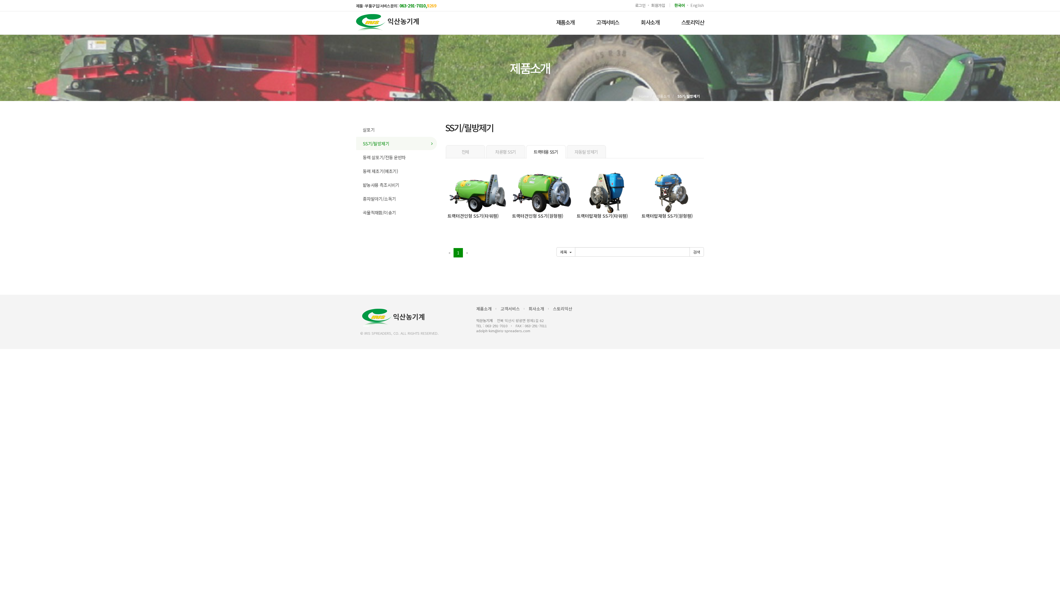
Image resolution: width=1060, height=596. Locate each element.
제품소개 (565, 22)
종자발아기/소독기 (379, 198)
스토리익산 (692, 22)
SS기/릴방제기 (376, 143)
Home (644, 96)
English (697, 5)
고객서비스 (607, 22)
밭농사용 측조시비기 (381, 185)
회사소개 (650, 22)
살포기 (369, 129)
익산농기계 (409, 316)
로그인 (640, 5)
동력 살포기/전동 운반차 (384, 157)
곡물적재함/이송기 (379, 212)
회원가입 (658, 5)
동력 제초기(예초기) (380, 171)
